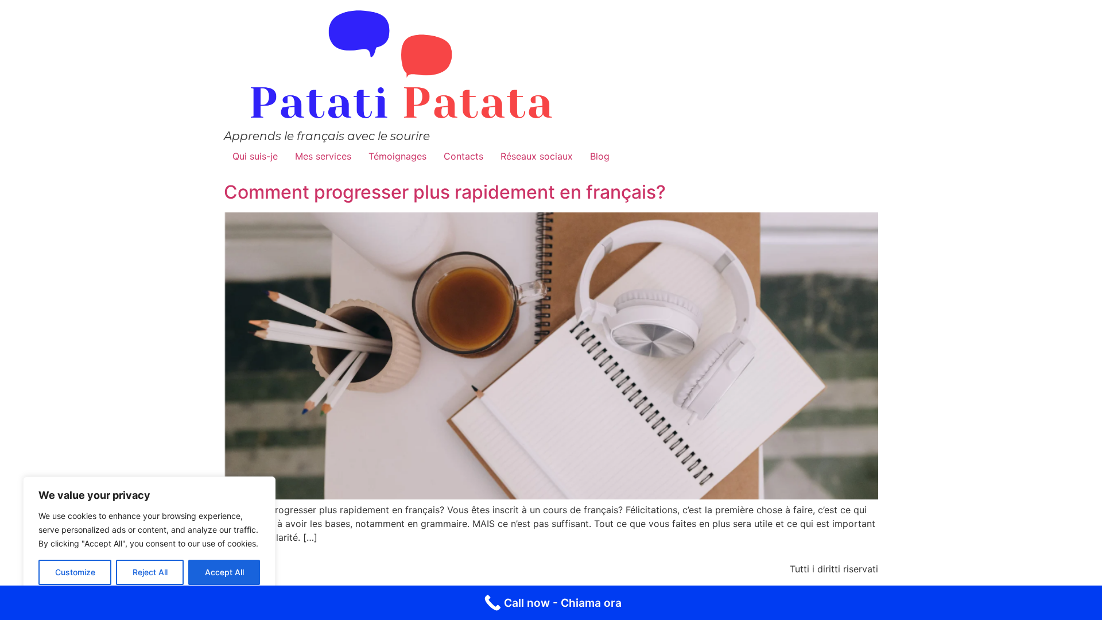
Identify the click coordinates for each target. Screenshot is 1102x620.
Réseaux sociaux (536, 156)
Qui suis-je (255, 156)
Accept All (224, 572)
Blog (600, 156)
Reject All (150, 572)
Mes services (323, 156)
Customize (75, 572)
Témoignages (397, 156)
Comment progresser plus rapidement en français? (445, 192)
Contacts (463, 156)
